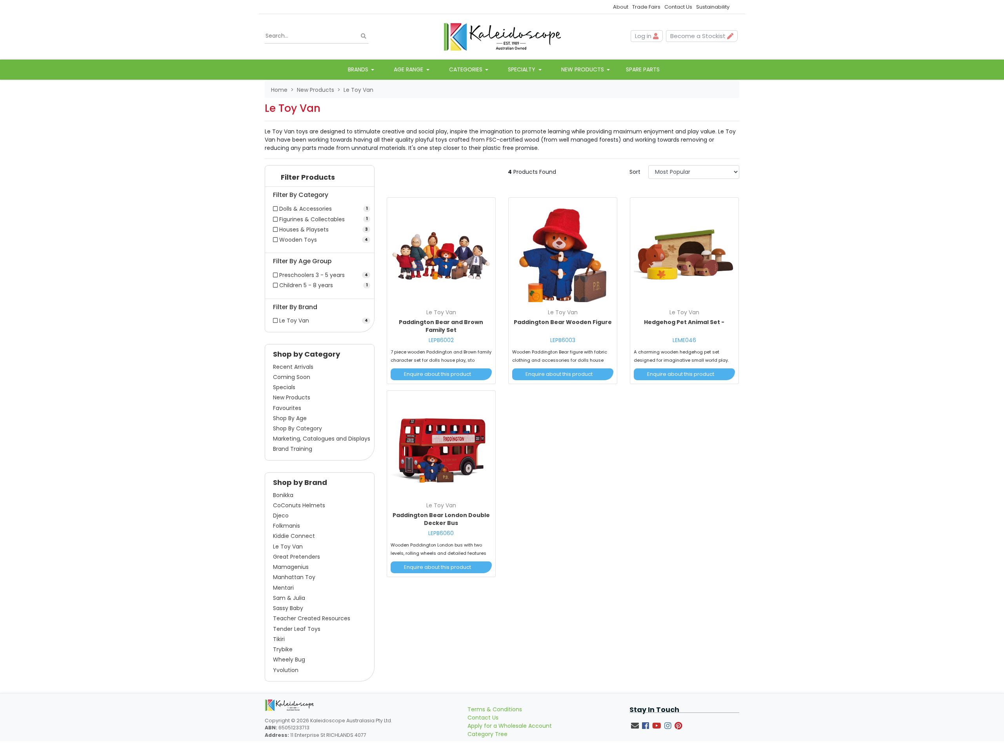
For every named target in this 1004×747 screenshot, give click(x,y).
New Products (291, 397)
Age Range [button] (409, 69)
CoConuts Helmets (299, 505)
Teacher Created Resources (311, 618)
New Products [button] (583, 69)
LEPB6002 (441, 340)
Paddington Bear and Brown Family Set (441, 326)
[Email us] (635, 725)
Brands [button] (359, 69)
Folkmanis (286, 526)
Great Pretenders (296, 557)
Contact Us (678, 7)
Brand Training (292, 449)
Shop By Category (297, 428)
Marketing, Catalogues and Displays (321, 439)
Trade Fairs (646, 7)
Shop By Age (290, 418)
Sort (634, 172)
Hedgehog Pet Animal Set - (684, 322)
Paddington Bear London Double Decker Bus (441, 519)
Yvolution (285, 670)
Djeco (281, 515)
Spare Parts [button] (643, 69)
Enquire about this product (437, 374)
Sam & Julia (289, 598)
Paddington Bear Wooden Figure (563, 322)
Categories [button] (466, 69)
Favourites (287, 408)
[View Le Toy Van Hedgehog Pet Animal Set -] (684, 253)
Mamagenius (291, 567)
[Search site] (363, 36)
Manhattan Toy (294, 577)
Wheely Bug (289, 659)
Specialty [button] (522, 69)
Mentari (283, 588)
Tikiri (279, 639)
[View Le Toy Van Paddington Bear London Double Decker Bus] (441, 446)
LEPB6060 (441, 533)
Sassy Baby (288, 608)
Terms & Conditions (494, 709)
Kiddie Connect (294, 536)
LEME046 (684, 340)
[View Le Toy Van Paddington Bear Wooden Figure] (562, 253)
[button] (319, 179)
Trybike (283, 649)
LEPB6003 (562, 340)
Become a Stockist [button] (698, 36)
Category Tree (487, 734)
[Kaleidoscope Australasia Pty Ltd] (502, 36)
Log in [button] (644, 36)
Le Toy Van (288, 546)
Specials (284, 387)
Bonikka (283, 495)
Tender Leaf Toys (296, 629)
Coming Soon (291, 377)
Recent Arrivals (293, 367)
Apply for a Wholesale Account (509, 726)
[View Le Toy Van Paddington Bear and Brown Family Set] (441, 253)
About (620, 7)
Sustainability (712, 7)
